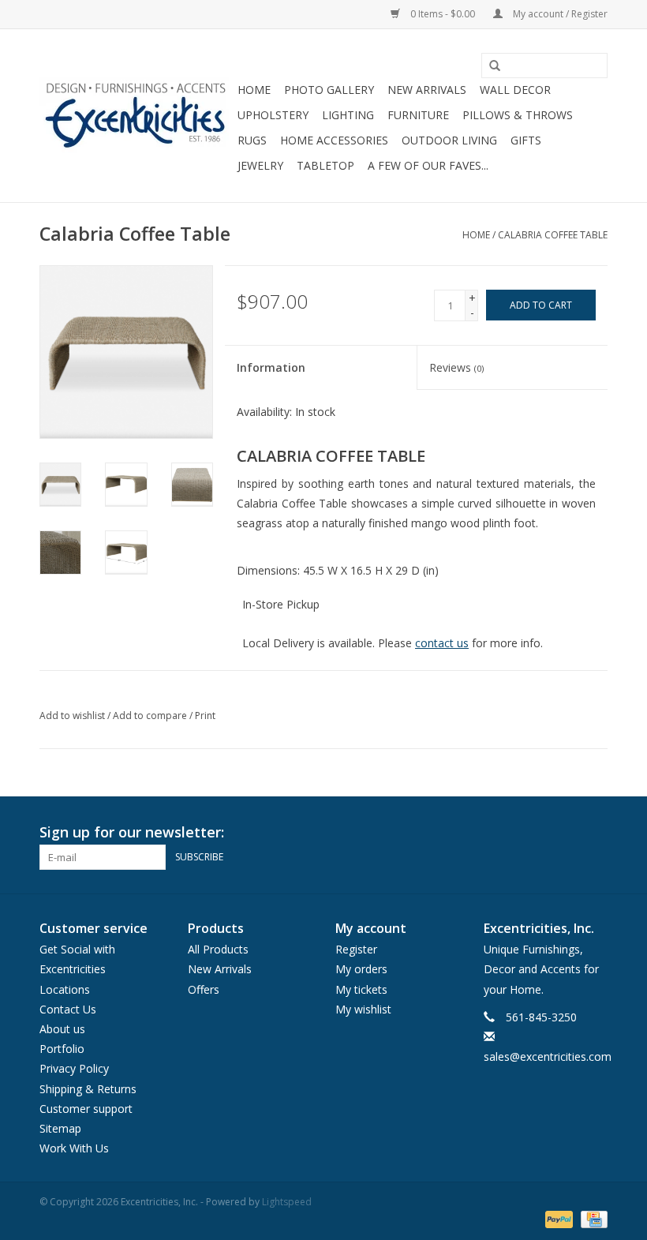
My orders (361, 968)
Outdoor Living (449, 140)
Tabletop (325, 165)
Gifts (525, 140)
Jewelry (260, 165)
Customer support (86, 1108)
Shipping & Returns (88, 1088)
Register (356, 949)
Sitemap (60, 1128)
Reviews (456, 367)
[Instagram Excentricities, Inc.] (595, 832)
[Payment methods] (557, 1218)
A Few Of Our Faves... (428, 165)
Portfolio (61, 1048)
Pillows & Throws (517, 114)
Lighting (348, 114)
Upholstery (273, 114)
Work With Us (74, 1148)
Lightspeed (287, 1201)
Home (254, 89)
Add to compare (151, 715)
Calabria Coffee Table (553, 235)
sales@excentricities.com (547, 1056)
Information (271, 367)
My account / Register (559, 14)
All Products (218, 949)
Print (205, 715)
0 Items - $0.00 (442, 14)
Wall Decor (515, 89)
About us (62, 1028)
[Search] (489, 66)
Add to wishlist (72, 715)
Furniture (418, 114)
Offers (203, 989)
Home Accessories (334, 140)
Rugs (252, 140)
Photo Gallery (329, 89)
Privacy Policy (74, 1068)
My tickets (361, 989)
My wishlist (363, 1009)
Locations (64, 989)
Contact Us (67, 1009)
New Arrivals (426, 89)
